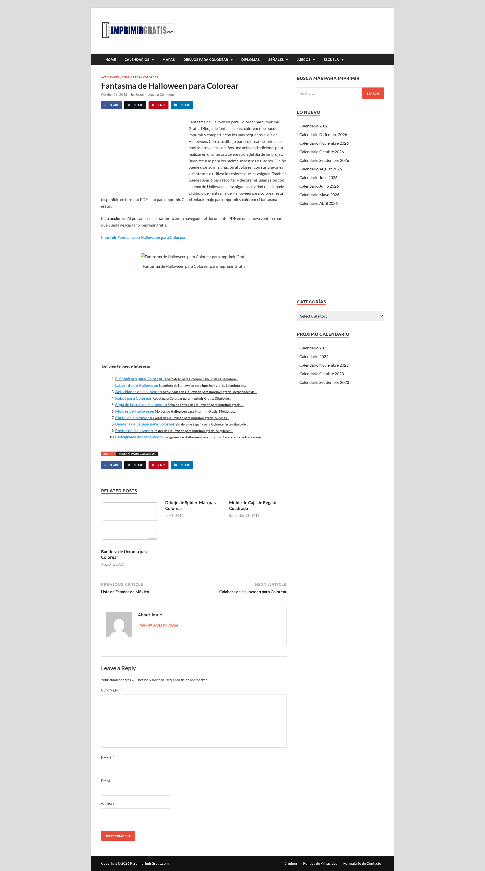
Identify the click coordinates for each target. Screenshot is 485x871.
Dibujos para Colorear (205, 59)
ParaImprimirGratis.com (149, 863)
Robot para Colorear (133, 398)
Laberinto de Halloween (136, 385)
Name (107, 757)
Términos (290, 863)
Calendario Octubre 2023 (321, 373)
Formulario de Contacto (362, 863)
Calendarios (137, 59)
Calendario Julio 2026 (318, 177)
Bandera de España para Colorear (145, 423)
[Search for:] (340, 93)
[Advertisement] (143, 156)
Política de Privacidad (320, 863)
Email (108, 781)
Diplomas (250, 59)
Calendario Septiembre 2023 (324, 382)
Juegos (303, 59)
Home (110, 59)
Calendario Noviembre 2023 (324, 365)
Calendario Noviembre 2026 (324, 143)
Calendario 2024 (313, 356)
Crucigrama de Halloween (138, 436)
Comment (112, 690)
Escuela (331, 59)
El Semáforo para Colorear (139, 378)
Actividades (110, 77)
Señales (276, 59)
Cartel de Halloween (133, 417)
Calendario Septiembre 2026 (324, 160)
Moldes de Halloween (134, 411)
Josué (139, 95)
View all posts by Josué (160, 624)
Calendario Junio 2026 (319, 186)
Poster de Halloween (134, 430)
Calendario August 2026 (320, 168)
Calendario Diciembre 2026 (323, 134)
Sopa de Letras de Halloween (141, 404)
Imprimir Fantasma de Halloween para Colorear (143, 237)
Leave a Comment (161, 95)
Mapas (168, 59)
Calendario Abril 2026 (318, 203)
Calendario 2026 (313, 125)
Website (109, 804)
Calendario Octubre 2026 (321, 151)
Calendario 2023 (313, 347)
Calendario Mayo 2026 (319, 194)
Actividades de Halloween (138, 391)
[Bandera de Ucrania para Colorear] (130, 523)
